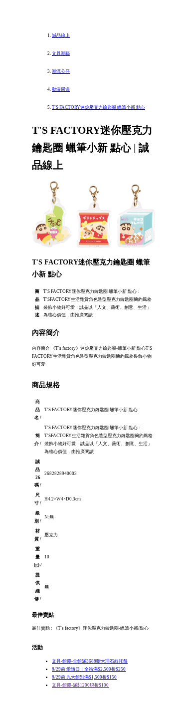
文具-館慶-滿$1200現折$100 (80, 685)
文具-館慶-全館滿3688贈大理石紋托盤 (90, 661)
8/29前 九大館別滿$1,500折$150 (84, 677)
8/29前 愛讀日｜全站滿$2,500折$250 (89, 669)
